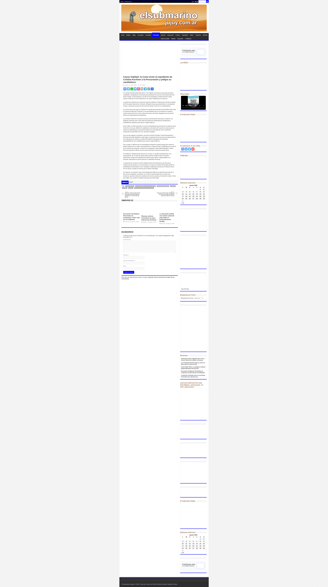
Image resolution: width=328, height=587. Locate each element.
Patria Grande (165, 38)
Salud (191, 35)
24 (183, 198)
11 (186, 194)
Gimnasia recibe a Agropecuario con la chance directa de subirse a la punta (192, 359)
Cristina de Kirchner (163, 186)
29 (200, 198)
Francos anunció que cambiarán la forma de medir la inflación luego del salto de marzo (165, 193)
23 (204, 196)
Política (128, 35)
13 (193, 194)
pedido (131, 187)
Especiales (180, 38)
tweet (131, 182)
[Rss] (192, 2)
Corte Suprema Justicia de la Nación (145, 186)
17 (183, 196)
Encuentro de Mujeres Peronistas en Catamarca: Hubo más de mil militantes (131, 216)
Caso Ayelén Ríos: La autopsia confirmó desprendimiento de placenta (193, 367)
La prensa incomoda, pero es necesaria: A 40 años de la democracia (193, 376)
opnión (125, 187)
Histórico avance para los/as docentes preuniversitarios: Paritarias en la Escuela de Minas (132, 194)
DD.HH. (205, 35)
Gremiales (148, 35)
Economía (140, 35)
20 (193, 196)
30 (204, 198)
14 (197, 194)
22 (200, 196)
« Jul (182, 203)
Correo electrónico (129, 260)
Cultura (177, 35)
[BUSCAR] (207, 1)
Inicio (122, 35)
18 (186, 196)
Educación (170, 35)
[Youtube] (197, 2)
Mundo (173, 38)
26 (190, 198)
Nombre (126, 255)
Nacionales (156, 35)
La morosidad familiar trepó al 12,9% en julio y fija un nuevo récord (193, 363)
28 (197, 198)
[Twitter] (195, 2)
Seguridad (185, 35)
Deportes (198, 35)
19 (190, 196)
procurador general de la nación (144, 187)
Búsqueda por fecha (187, 298)
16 (204, 194)
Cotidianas (188, 38)
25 (186, 198)
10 (183, 194)
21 (197, 196)
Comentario (127, 239)
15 (200, 194)
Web (124, 266)
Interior (163, 35)
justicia (173, 186)
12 (190, 194)
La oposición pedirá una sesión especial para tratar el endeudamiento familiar (166, 217)
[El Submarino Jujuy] (164, 18)
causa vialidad (130, 186)
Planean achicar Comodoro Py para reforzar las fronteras (148, 218)
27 (193, 198)
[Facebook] (194, 2)
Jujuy (134, 35)
